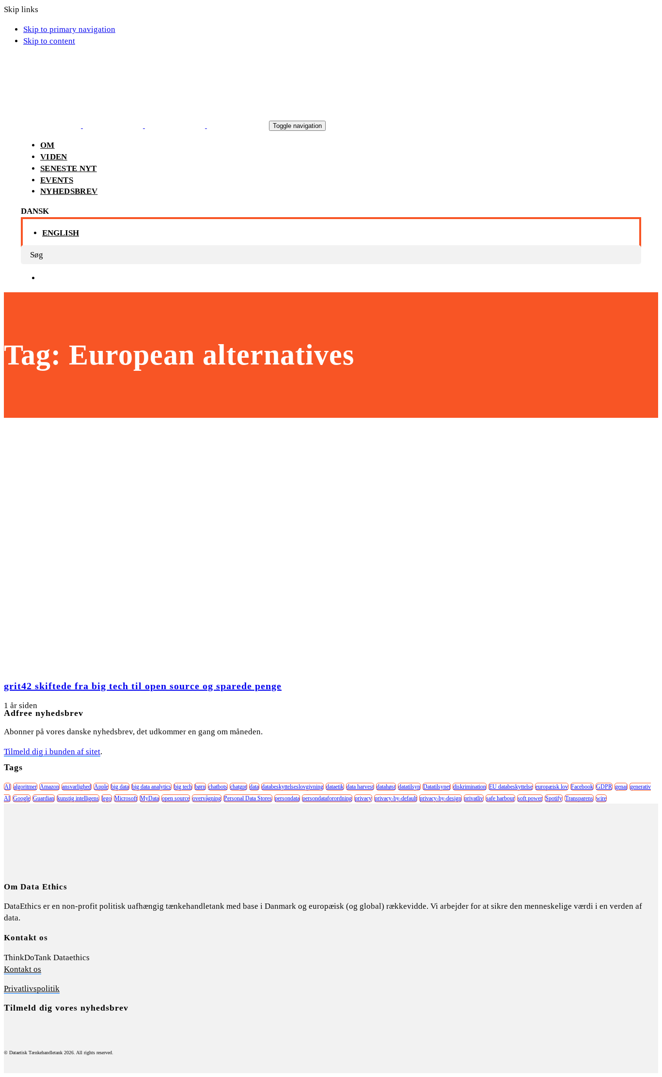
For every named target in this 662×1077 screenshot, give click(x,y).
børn (200, 786)
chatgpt (238, 786)
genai (621, 786)
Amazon (49, 786)
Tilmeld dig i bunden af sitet (52, 751)
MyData (149, 798)
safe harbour (500, 798)
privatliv (473, 798)
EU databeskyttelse (511, 786)
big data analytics (151, 786)
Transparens (579, 798)
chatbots (217, 786)
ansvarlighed (76, 786)
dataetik (335, 786)
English (60, 233)
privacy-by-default (396, 798)
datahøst (386, 786)
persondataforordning (327, 798)
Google (21, 798)
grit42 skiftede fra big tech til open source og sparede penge (143, 686)
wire (601, 798)
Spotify (553, 798)
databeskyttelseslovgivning (292, 786)
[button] (35, 211)
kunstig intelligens (78, 798)
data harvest (360, 786)
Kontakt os (22, 969)
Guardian (43, 798)
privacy (363, 798)
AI (7, 786)
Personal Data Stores (248, 798)
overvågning (206, 798)
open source (175, 798)
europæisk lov (552, 786)
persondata (287, 798)
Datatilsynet (436, 786)
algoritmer (25, 786)
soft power (530, 798)
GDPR (604, 786)
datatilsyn (409, 786)
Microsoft (125, 798)
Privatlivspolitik (32, 988)
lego (106, 798)
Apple (101, 786)
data (254, 786)
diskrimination (469, 786)
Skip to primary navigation (69, 29)
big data (120, 786)
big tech (183, 786)
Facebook (582, 786)
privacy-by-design (440, 798)
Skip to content (49, 41)
